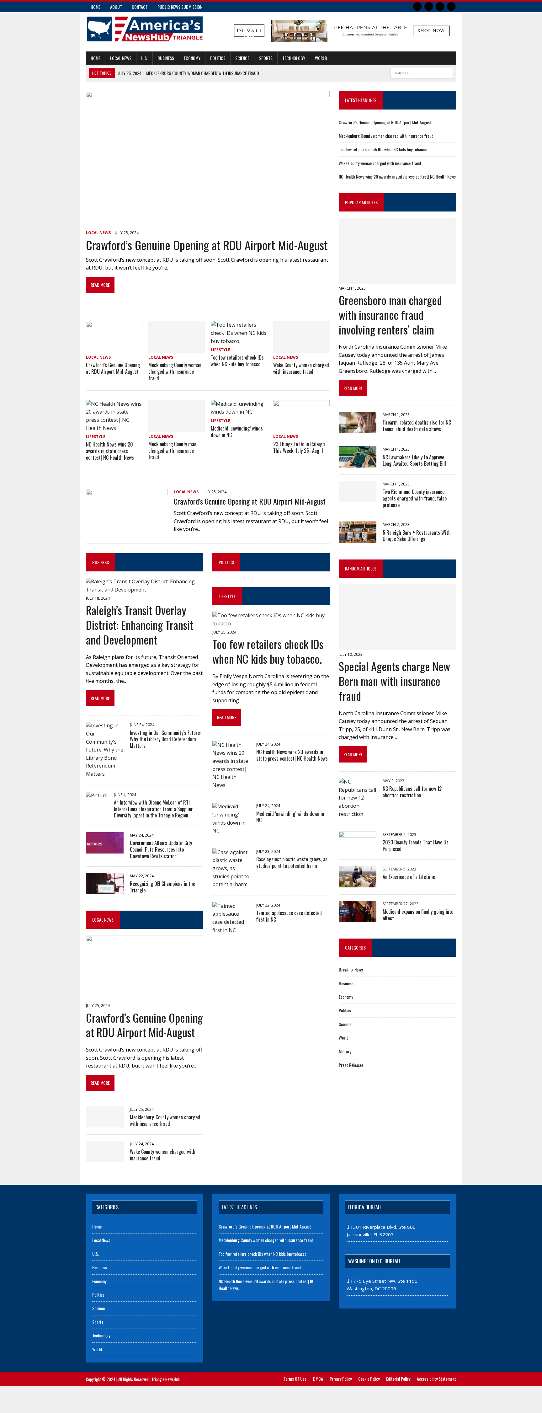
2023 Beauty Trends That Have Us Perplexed (416, 845)
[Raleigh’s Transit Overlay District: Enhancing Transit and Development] (144, 589)
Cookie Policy (369, 1378)
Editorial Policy (398, 1378)
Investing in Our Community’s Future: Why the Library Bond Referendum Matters (165, 739)
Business (165, 58)
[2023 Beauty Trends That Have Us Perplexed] (357, 848)
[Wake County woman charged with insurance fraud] (301, 348)
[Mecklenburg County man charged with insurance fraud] (176, 427)
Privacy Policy (341, 1378)
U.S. (144, 58)
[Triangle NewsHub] (144, 29)
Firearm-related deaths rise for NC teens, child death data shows (417, 426)
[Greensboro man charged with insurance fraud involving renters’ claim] (397, 279)
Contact (140, 6)
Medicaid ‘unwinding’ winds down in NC (237, 432)
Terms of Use (295, 1378)
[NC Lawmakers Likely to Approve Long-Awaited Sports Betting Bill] (357, 463)
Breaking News (351, 969)
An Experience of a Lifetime (409, 876)
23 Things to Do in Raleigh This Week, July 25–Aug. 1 (299, 447)
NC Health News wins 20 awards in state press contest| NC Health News (110, 451)
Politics (218, 58)
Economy (192, 58)
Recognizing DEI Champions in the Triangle (162, 887)
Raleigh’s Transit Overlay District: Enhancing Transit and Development (139, 625)
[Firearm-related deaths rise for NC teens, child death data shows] (357, 428)
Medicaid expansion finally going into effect (418, 915)
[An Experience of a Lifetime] (357, 883)
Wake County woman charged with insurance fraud (301, 368)
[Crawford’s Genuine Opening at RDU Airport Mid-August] (208, 224)
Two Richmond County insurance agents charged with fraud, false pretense (415, 498)
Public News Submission (179, 6)
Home (95, 6)
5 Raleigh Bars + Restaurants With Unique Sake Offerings (417, 536)
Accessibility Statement (436, 1378)
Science (242, 58)
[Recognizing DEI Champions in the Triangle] (105, 889)
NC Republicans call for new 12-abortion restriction (413, 792)
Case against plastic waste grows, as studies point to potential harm (291, 862)
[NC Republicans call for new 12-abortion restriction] (357, 814)
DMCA (318, 1378)
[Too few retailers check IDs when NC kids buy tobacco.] (239, 341)
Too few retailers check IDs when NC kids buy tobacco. (237, 361)
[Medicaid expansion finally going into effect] (357, 917)
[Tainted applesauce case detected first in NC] (231, 930)
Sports (266, 58)
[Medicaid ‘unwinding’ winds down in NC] (239, 411)
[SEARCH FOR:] (421, 72)
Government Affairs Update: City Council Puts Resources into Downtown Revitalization (161, 849)
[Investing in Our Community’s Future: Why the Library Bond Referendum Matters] (105, 773)
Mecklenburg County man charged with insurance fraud (172, 450)
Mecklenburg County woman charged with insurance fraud (174, 371)
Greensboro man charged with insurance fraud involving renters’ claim (390, 315)
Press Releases (351, 1065)
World (321, 58)
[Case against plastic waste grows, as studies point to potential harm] (231, 884)
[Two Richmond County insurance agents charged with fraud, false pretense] (357, 497)
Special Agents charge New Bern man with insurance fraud (394, 681)
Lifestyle (220, 349)
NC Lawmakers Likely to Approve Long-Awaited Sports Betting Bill (414, 460)
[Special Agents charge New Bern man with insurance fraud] (397, 645)
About (116, 6)
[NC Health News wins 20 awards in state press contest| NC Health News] (114, 428)
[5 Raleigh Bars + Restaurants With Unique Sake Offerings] (357, 538)
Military (345, 1051)
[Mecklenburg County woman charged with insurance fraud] (176, 348)
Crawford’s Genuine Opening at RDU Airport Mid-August (207, 245)
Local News (120, 58)
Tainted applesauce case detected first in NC (289, 916)
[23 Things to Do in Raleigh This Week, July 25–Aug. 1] (301, 427)
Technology (293, 58)
